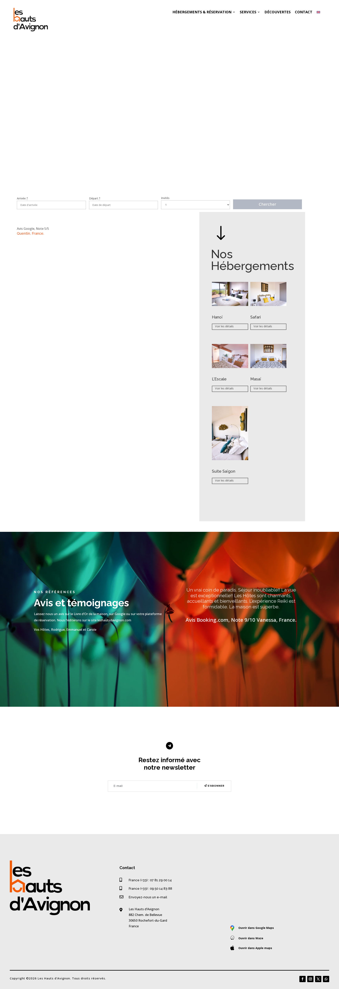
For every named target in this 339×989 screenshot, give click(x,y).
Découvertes (277, 12)
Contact (303, 12)
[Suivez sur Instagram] (310, 979)
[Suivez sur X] (318, 979)
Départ (94, 198)
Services (248, 12)
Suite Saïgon (223, 471)
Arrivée (22, 198)
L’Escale (219, 379)
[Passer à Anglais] (318, 13)
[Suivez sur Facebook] (302, 979)
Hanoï (217, 317)
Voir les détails (224, 326)
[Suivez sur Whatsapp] (326, 979)
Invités (165, 198)
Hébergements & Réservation (201, 12)
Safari (255, 317)
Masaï (255, 379)
